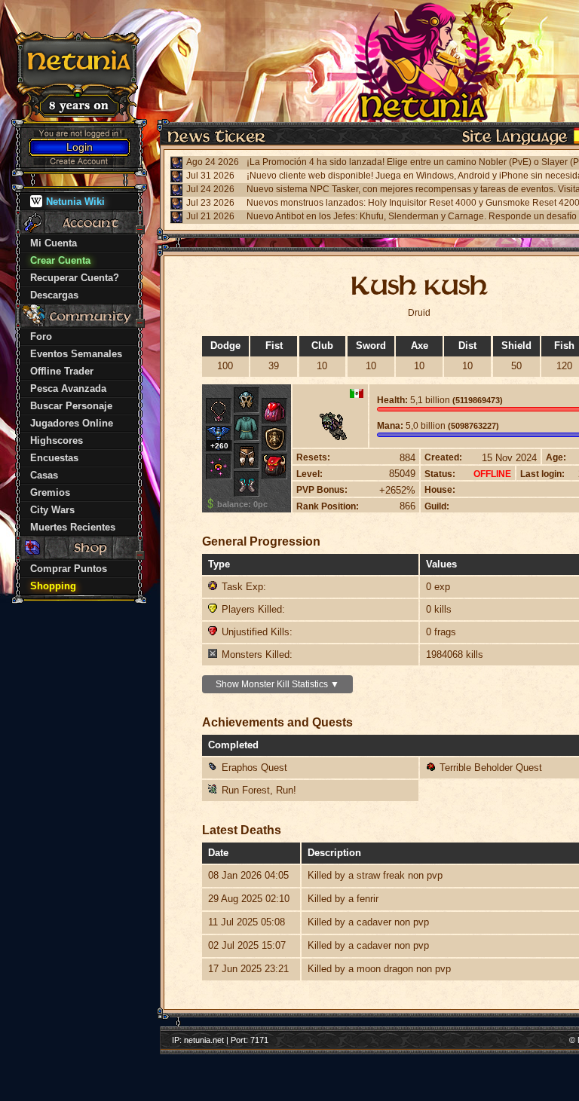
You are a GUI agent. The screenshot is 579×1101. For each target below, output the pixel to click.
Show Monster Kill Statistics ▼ (277, 684)
